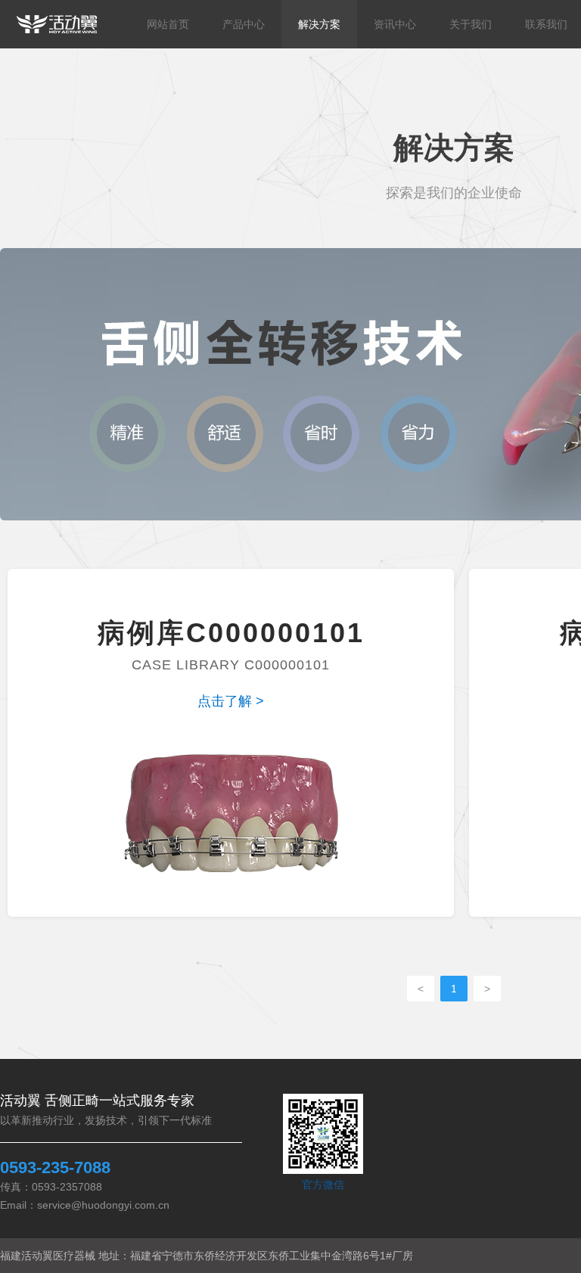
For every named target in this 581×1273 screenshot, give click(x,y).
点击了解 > (230, 701)
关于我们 (470, 24)
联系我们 (546, 24)
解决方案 (319, 24)
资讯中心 (395, 24)
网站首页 (168, 24)
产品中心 (243, 24)
